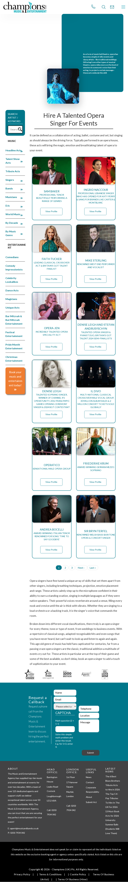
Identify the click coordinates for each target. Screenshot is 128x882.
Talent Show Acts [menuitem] (12, 160)
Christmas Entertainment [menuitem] (13, 358)
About (89, 797)
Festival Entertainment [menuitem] (13, 334)
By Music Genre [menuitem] (10, 233)
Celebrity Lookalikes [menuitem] (11, 280)
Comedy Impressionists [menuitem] (14, 267)
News (88, 777)
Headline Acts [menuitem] (13, 150)
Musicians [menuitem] (11, 196)
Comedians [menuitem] (12, 257)
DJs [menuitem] (7, 205)
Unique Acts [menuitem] (12, 307)
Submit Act (91, 802)
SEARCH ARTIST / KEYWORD (14, 117)
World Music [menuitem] (12, 214)
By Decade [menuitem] (11, 222)
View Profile (51, 211)
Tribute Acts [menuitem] (12, 171)
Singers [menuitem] (9, 179)
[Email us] (112, 7)
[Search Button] (104, 7)
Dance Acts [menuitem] (12, 290)
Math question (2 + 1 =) (64, 722)
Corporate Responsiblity (92, 789)
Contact (90, 782)
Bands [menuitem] (9, 188)
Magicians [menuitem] (11, 298)
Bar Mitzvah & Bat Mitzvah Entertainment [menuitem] (13, 320)
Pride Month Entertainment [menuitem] (13, 346)
